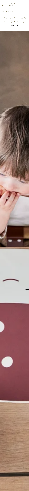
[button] (2, 5)
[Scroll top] (27, 489)
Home (3, 11)
